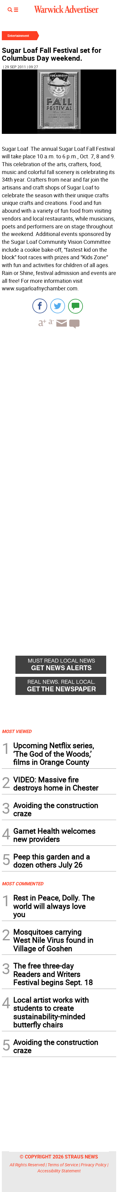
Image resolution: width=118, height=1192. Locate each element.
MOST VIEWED (16, 731)
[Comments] (75, 306)
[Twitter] (57, 306)
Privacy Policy (94, 1165)
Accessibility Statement (59, 1171)
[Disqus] (59, 410)
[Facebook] (39, 306)
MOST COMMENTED (22, 883)
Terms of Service (63, 1165)
